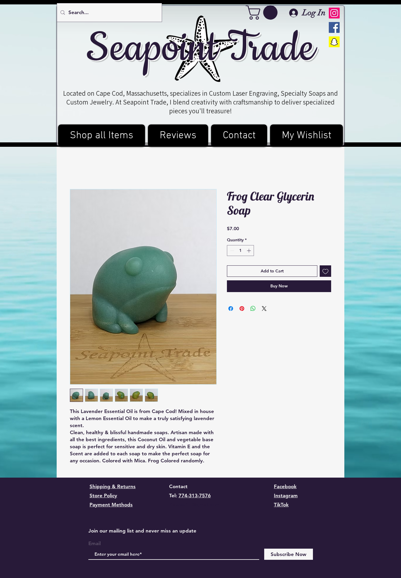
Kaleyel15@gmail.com (194, 505)
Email (94, 543)
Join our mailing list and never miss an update (142, 531)
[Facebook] (334, 27)
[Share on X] (264, 308)
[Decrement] (231, 250)
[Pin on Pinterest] (241, 308)
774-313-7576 (194, 495)
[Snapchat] (334, 41)
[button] (263, 12)
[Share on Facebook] (230, 308)
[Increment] (249, 250)
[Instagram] (334, 13)
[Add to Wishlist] (325, 271)
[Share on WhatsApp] (253, 308)
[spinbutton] (240, 250)
